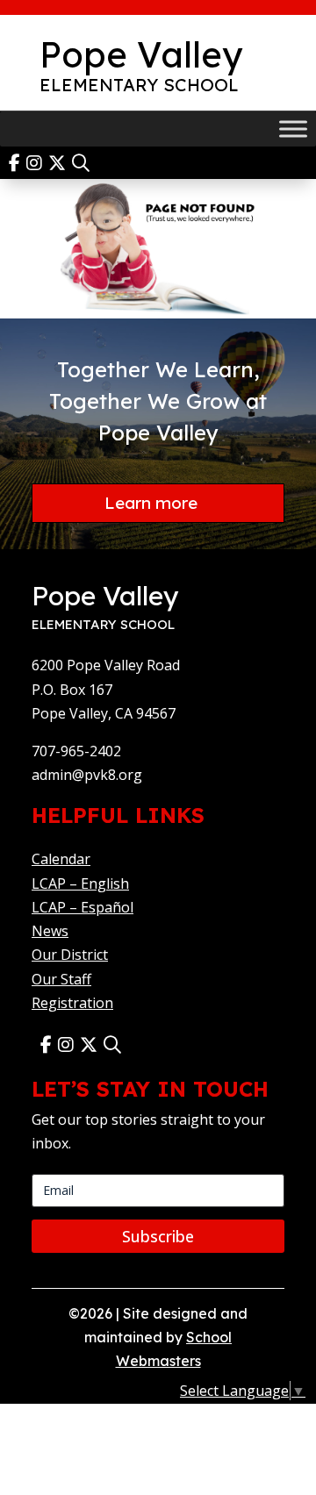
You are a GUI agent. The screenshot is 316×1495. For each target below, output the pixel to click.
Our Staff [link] (61, 979)
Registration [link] (72, 1002)
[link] (17, 163)
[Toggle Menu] (293, 128)
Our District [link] (70, 954)
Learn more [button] (151, 502)
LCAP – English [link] (80, 883)
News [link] (50, 931)
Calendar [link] (61, 859)
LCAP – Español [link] (82, 907)
